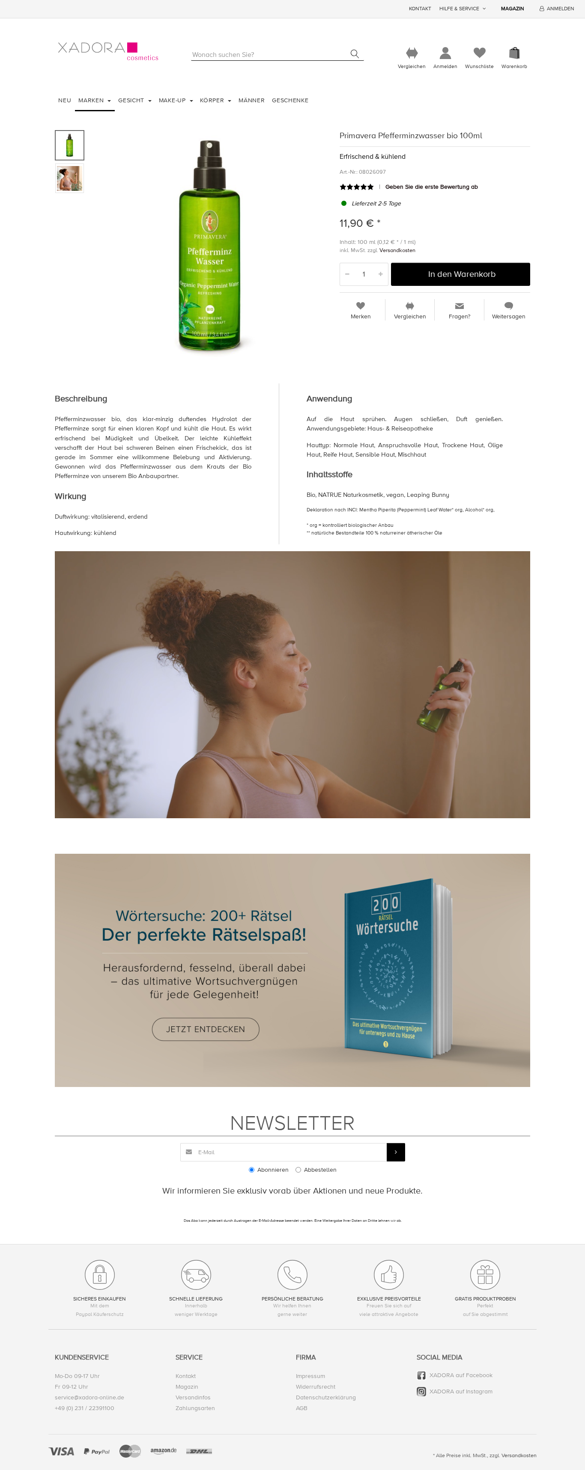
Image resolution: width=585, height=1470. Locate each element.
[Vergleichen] (412, 53)
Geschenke (290, 100)
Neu (64, 100)
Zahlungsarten (195, 1408)
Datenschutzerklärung (326, 1397)
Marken (92, 100)
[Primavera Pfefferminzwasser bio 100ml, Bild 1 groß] (69, 145)
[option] (210, 246)
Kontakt (420, 9)
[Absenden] (396, 1152)
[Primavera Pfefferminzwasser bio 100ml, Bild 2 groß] (69, 178)
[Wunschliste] (479, 53)
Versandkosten (397, 250)
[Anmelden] (445, 53)
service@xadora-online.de (89, 1397)
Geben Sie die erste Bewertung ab (431, 186)
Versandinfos (193, 1397)
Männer (252, 100)
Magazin (512, 9)
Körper (213, 100)
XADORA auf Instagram (461, 1391)
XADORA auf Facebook (461, 1375)
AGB (301, 1408)
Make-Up (173, 100)
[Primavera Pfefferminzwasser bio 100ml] (210, 246)
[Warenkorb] (514, 53)
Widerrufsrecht (315, 1386)
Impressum (310, 1376)
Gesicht (132, 100)
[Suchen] (355, 54)
